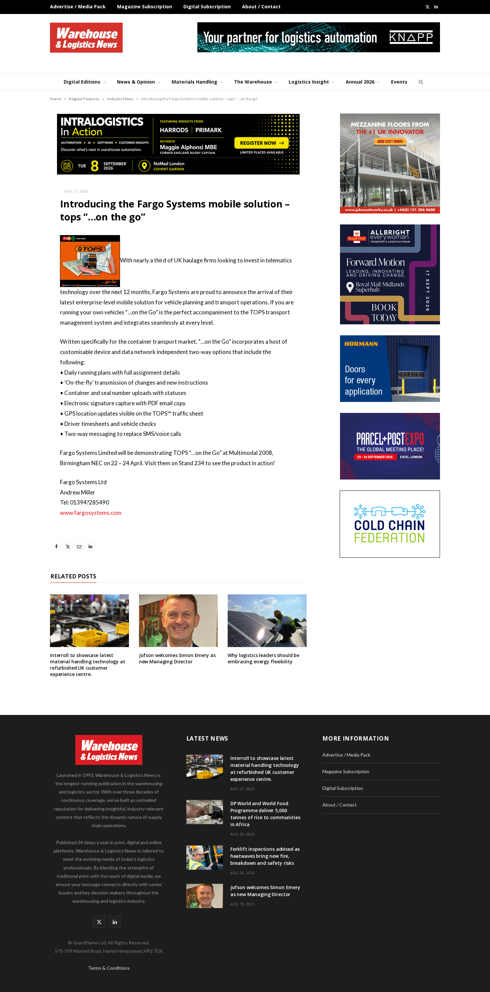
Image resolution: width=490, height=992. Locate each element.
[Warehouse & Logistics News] (86, 38)
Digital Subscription (207, 6)
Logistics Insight (309, 82)
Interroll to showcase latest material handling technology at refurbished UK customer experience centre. (87, 664)
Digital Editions (82, 82)
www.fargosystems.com (90, 512)
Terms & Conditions (109, 968)
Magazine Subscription (144, 6)
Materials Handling (194, 82)
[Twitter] (25, 276)
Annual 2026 (360, 82)
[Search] (420, 82)
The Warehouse (253, 82)
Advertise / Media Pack (78, 6)
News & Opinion (136, 82)
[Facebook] (25, 259)
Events (399, 82)
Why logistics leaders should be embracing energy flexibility (263, 658)
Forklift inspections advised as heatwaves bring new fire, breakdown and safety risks (265, 856)
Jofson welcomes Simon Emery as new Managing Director (177, 658)
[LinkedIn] (25, 310)
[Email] (25, 293)
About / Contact (261, 6)
